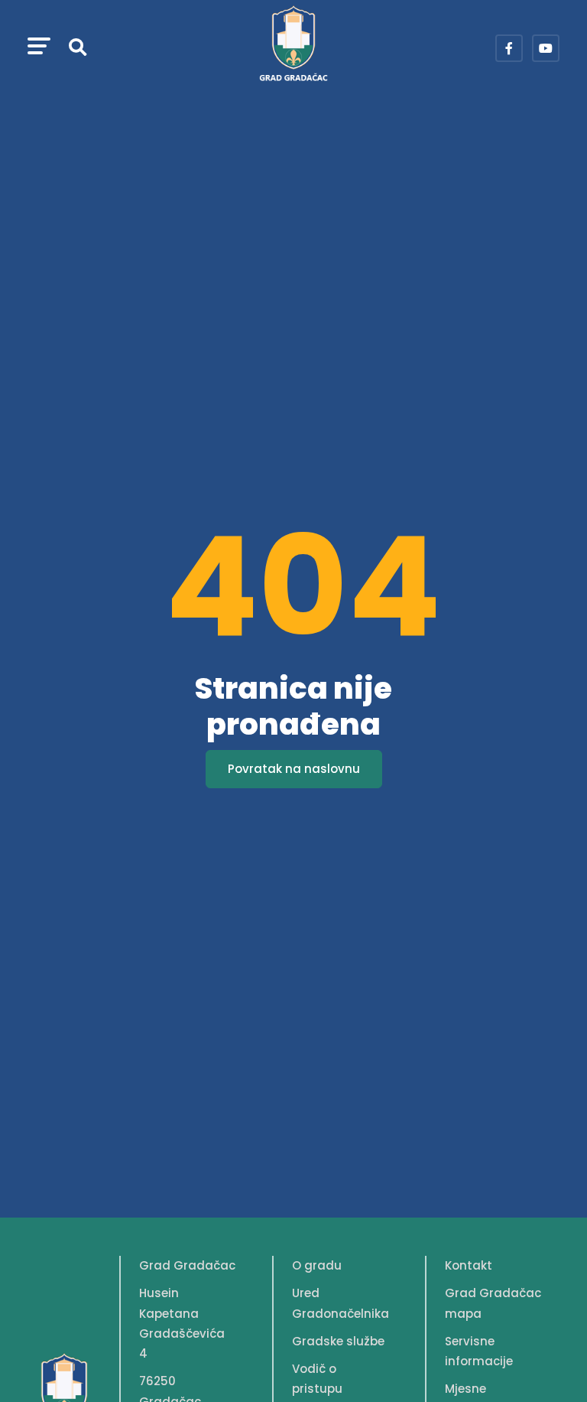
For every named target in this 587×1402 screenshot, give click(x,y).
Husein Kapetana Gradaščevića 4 (182, 1323)
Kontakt (468, 1265)
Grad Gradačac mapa (493, 1303)
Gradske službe (338, 1341)
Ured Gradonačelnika (340, 1303)
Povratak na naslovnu (294, 769)
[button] (39, 48)
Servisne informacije (479, 1351)
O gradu (317, 1265)
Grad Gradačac (187, 1265)
